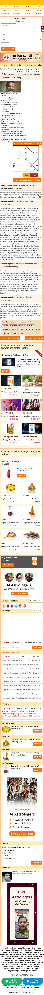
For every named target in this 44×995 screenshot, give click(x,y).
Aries (5, 6)
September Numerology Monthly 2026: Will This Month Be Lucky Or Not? (23, 673)
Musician (30, 326)
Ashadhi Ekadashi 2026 (28, 711)
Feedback (37, 964)
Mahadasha (16, 950)
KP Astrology (14, 954)
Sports (13, 329)
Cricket (5, 326)
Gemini (27, 6)
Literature (6, 329)
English (7, 656)
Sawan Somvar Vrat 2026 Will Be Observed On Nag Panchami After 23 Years (23, 694)
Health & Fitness (9, 858)
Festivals (6, 704)
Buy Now (9, 565)
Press (24, 954)
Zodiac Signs (27, 950)
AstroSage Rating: (7, 118)
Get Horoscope (8, 49)
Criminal (21, 329)
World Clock (36, 948)
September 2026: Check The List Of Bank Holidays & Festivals (23, 690)
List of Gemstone (24, 948)
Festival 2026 (7, 708)
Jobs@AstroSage (12, 971)
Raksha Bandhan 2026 (25, 716)
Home (4, 65)
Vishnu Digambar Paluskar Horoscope (14, 120)
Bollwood (22, 326)
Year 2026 (36, 656)
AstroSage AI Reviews (22, 960)
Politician (31, 322)
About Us (29, 966)
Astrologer (29, 329)
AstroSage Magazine (11, 652)
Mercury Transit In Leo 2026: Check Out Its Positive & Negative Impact (23, 677)
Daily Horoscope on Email (32, 642)
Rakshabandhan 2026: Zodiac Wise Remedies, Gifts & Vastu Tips (23, 681)
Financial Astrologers (30, 985)
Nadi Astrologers (20, 987)
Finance (6, 856)
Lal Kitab (35, 960)
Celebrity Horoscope (19, 65)
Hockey (21, 333)
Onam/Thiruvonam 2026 (9, 716)
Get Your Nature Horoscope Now (27, 143)
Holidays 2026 (22, 708)
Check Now (14, 395)
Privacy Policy (9, 969)
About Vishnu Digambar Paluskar (13, 122)
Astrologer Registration (29, 971)
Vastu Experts (17, 985)
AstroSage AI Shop (9, 948)
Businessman (21, 322)
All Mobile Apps (35, 601)
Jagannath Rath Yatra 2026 (10, 711)
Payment (37, 966)
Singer (37, 329)
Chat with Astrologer (34, 981)
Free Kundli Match (15, 952)
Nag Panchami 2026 (29, 714)
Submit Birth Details (10, 338)
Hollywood (13, 326)
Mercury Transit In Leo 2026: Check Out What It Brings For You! (23, 665)
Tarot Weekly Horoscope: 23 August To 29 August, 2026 (22, 669)
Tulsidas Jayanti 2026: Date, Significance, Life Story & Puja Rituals (23, 685)
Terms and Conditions (23, 969)
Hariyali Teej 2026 (17, 714)
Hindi (22, 656)
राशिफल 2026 (19, 962)
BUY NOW (5, 371)
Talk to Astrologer (13, 981)
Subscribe (37, 610)
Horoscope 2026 (7, 962)
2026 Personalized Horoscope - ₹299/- (17, 847)
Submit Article (8, 966)
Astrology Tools (26, 964)
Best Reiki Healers (33, 987)
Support (36, 969)
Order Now (36, 862)
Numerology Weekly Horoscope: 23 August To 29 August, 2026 (23, 660)
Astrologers (6, 950)
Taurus (16, 6)
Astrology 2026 (13, 964)
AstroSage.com (30, 992)
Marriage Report (9, 850)
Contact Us (19, 966)
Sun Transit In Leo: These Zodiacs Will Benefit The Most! (22, 698)
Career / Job (8, 853)
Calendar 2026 (36, 708)
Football (13, 333)
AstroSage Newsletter (11, 642)
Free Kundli (28, 952)
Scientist (6, 333)
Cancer (38, 6)
